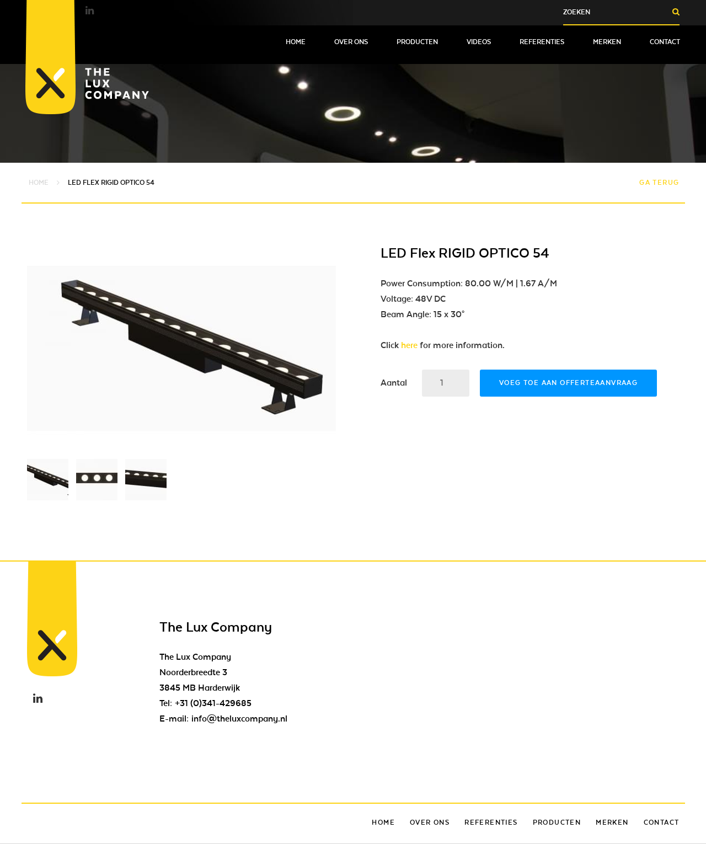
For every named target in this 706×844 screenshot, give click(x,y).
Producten (417, 42)
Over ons (351, 42)
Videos (479, 42)
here (409, 345)
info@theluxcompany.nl (239, 719)
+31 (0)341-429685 (213, 703)
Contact (665, 42)
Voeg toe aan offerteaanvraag (568, 383)
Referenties (542, 42)
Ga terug (659, 182)
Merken (607, 42)
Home (296, 42)
